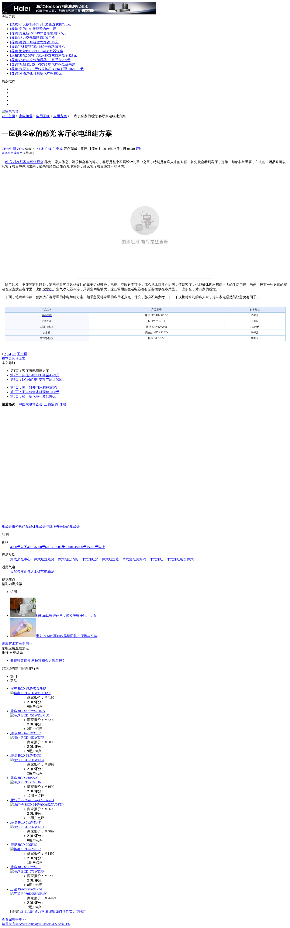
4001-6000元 (36, 547)
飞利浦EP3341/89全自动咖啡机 (42, 46)
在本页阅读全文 (12, 153)
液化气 (25, 571)
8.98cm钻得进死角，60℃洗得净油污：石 (66, 615)
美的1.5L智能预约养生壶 (37, 29)
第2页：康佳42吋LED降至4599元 (34, 375)
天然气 (15, 571)
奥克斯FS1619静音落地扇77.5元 (42, 33)
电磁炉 (49, 571)
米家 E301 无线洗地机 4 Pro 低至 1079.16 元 (51, 69)
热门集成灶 (27, 527)
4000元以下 (18, 547)
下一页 (22, 354)
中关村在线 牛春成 (49, 149)
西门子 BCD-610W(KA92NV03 (32, 800)
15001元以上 (95, 547)
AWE (22, 924)
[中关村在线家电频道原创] (25, 162)
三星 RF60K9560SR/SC (26, 889)
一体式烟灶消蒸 (66, 559)
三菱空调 (51, 404)
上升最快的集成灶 (66, 527)
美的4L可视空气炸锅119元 (39, 42)
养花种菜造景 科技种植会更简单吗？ (37, 660)
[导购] (14, 29)
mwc (47, 924)
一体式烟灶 (154, 559)
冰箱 (62, 404)
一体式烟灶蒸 (109, 559)
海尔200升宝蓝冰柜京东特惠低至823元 (48, 55)
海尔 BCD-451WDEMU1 (27, 711)
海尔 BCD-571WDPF (25, 867)
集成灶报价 (10, 527)
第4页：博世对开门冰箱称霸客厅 (34, 387)
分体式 (188, 559)
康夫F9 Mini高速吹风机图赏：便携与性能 (66, 636)
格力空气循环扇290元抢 (37, 37)
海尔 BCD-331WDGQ (25, 755)
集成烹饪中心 (20, 559)
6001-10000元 (55, 547)
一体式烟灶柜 (173, 559)
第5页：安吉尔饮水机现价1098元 (34, 392)
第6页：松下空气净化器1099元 (33, 396)
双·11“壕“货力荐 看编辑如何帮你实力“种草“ (53, 911)
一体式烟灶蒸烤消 (132, 559)
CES (67, 924)
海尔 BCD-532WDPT (25, 822)
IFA (41, 924)
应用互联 (43, 116)
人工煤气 (37, 571)
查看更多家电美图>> (17, 644)
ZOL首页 (8, 116)
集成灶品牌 (44, 527)
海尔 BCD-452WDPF (25, 733)
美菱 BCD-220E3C (23, 844)
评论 (139, 149)
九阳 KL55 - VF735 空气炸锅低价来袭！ (49, 64)
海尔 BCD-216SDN (24, 778)
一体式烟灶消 (88, 559)
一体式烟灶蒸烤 (42, 559)
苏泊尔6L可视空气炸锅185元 (40, 73)
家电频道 (25, 116)
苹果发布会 (10, 924)
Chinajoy (32, 924)
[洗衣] (14, 24)
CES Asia (57, 924)
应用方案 (60, 116)
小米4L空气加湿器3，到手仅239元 (44, 60)
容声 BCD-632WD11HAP (28, 688)
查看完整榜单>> (14, 919)
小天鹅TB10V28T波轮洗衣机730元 (45, 24)
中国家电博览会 (30, 404)
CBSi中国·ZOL (13, 149)
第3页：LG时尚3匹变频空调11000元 (37, 379)
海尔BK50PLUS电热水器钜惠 (41, 51)
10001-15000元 (75, 547)
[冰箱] (14, 55)
